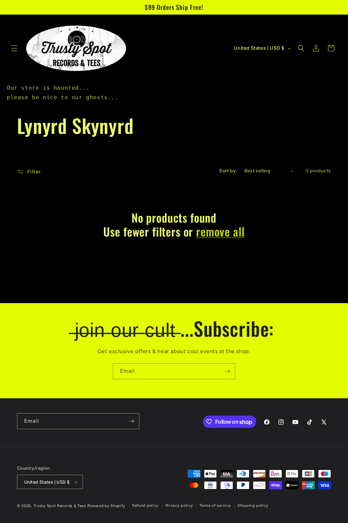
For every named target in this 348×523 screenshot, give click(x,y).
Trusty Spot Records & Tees (60, 506)
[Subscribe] (227, 371)
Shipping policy (253, 505)
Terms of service (215, 505)
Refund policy (145, 505)
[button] (14, 48)
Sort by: (228, 171)
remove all (220, 232)
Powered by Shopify (106, 506)
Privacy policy (179, 505)
